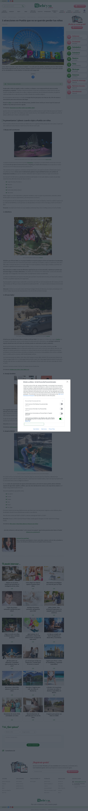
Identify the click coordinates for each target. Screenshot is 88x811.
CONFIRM (34, 424)
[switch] (61, 404)
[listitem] (44, 401)
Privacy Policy (52, 429)
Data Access (44, 429)
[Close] (67, 382)
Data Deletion (36, 429)
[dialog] (44, 405)
